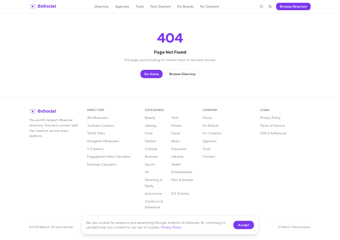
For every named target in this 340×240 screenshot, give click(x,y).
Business (151, 156)
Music (175, 141)
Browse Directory (293, 6)
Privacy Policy (270, 118)
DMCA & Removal (273, 133)
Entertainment (181, 172)
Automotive (153, 193)
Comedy (151, 149)
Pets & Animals (182, 180)
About (207, 118)
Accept (243, 225)
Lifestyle (177, 156)
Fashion (150, 141)
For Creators (209, 6)
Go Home (151, 74)
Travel (175, 133)
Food (148, 133)
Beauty (150, 118)
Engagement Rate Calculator (109, 156)
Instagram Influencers (103, 141)
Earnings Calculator (102, 164)
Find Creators (160, 6)
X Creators (95, 149)
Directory (102, 6)
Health (176, 164)
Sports (150, 164)
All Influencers (97, 118)
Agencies (122, 6)
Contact (209, 156)
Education (179, 149)
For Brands (185, 6)
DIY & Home (180, 193)
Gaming (150, 125)
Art (147, 172)
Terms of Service (272, 125)
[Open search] (261, 6)
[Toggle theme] (270, 6)
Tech (174, 118)
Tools (140, 6)
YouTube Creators (100, 125)
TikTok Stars (96, 133)
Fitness (176, 125)
